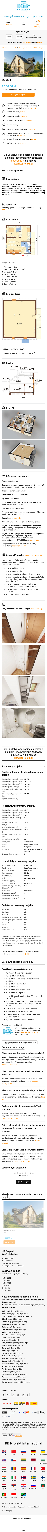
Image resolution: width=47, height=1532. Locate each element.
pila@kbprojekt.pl (11, 1351)
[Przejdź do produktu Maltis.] (23, 1214)
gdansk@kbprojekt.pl (15, 1319)
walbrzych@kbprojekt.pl (18, 1374)
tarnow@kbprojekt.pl (15, 1369)
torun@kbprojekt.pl (13, 1372)
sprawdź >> (34, 108)
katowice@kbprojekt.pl (17, 1330)
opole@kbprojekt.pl (13, 1348)
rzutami (19, 36)
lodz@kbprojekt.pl (12, 1340)
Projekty (14, 48)
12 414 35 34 (6, 1281)
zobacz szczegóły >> (20, 546)
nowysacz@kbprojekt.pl (19, 1343)
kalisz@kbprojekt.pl (14, 1327)
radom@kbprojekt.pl (14, 1356)
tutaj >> (4, 210)
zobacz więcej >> (37, 609)
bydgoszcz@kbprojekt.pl (19, 1314)
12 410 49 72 (6, 1286)
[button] (23, 143)
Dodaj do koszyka (18, 95)
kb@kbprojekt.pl (23, 163)
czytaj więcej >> (35, 540)
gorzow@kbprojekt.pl (20, 1322)
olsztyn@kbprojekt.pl (15, 1345)
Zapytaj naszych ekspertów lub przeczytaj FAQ (20, 1042)
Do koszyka (9, 1242)
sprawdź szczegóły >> (33, 555)
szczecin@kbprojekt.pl (17, 1366)
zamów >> (23, 112)
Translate (18, 1436)
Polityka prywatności (9, 1507)
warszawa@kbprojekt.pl (18, 1377)
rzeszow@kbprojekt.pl (17, 1358)
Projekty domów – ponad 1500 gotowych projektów (32, 48)
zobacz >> (24, 116)
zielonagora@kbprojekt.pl (20, 1382)
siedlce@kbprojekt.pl (15, 1361)
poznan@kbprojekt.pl (15, 1353)
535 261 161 (6, 1288)
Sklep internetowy (21, 1518)
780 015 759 (6, 1291)
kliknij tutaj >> (26, 954)
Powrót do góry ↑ (7, 1511)
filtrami (9, 36)
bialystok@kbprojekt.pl (17, 1311)
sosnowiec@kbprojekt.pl (19, 1364)
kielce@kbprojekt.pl (14, 1332)
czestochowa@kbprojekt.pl (22, 1316)
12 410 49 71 (6, 1283)
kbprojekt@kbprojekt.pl (29, 1032)
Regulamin (21, 1507)
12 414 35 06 (6, 1278)
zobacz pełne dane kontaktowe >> (14, 1266)
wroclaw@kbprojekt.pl (17, 1380)
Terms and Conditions (35, 1507)
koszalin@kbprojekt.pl (17, 1335)
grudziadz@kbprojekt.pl (18, 1324)
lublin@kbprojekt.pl (14, 1337)
